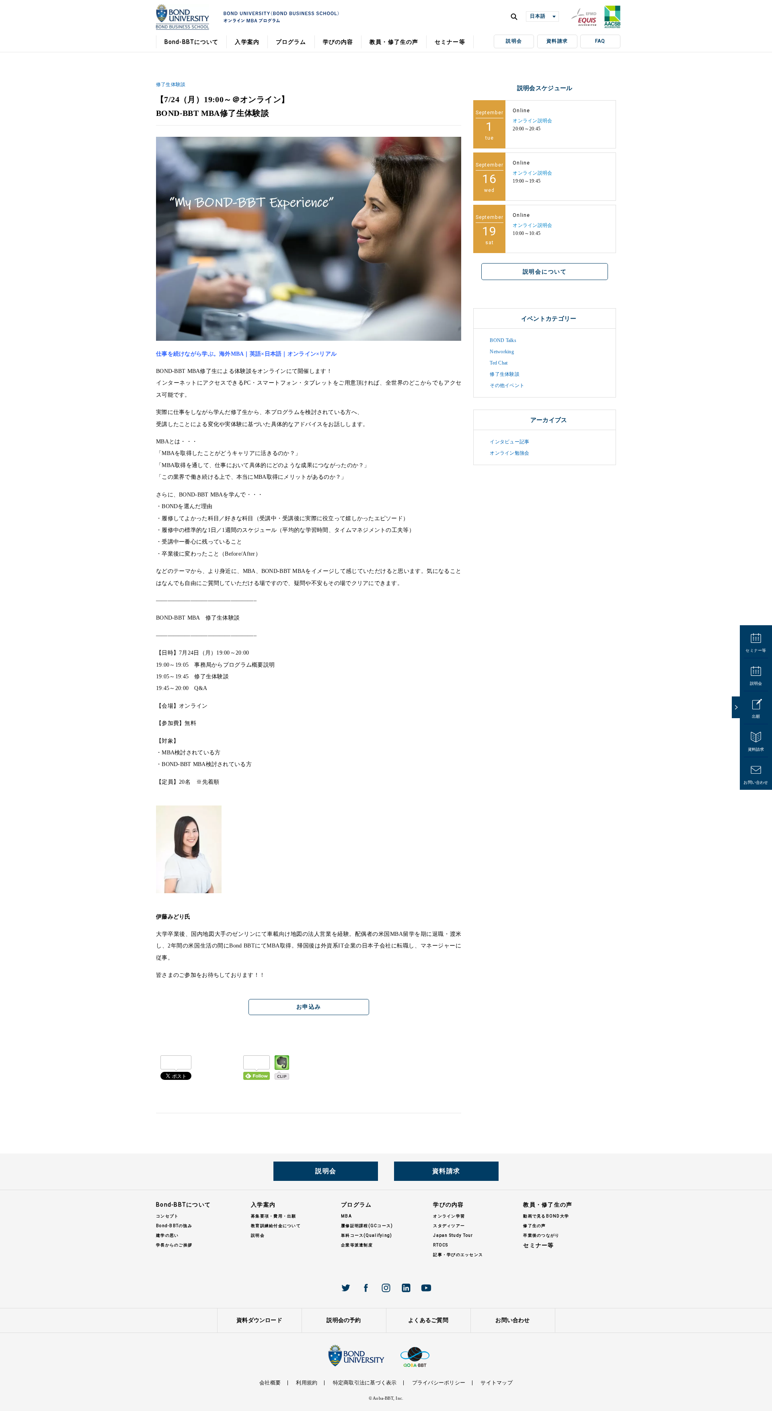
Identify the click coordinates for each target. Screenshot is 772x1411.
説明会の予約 (343, 1320)
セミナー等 (755, 650)
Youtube (426, 1288)
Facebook (366, 1288)
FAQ (600, 41)
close (736, 707)
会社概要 (270, 1383)
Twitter (346, 1288)
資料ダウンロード (259, 1320)
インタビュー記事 (509, 442)
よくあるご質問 (428, 1320)
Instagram (386, 1288)
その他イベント (507, 385)
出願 (756, 716)
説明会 (514, 41)
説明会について (545, 271)
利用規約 (306, 1383)
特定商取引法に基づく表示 (365, 1383)
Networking (501, 351)
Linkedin (406, 1288)
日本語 (537, 16)
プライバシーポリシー (438, 1383)
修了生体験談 (170, 84)
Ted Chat (498, 363)
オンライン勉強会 (509, 453)
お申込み (308, 1006)
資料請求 (557, 41)
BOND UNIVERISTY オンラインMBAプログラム (182, 17)
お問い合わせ (755, 782)
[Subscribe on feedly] (256, 1067)
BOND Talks (503, 340)
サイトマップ (496, 1383)
